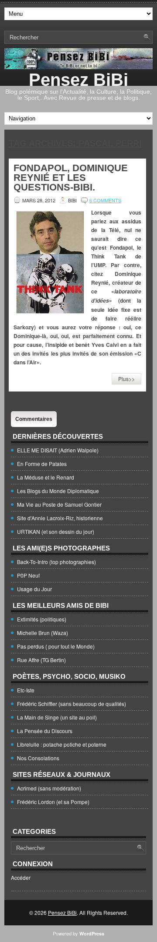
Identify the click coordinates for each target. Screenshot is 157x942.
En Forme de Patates (42, 463)
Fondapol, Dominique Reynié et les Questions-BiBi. (71, 177)
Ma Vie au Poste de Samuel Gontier (59, 504)
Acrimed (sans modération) (49, 788)
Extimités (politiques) (41, 619)
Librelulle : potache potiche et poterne (61, 744)
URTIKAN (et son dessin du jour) (55, 531)
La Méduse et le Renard (45, 477)
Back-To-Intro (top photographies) (56, 561)
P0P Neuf (28, 575)
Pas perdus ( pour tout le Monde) (56, 646)
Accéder (21, 877)
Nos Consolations (38, 758)
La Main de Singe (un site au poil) (57, 717)
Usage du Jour (34, 589)
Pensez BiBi (78, 79)
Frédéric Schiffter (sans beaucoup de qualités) (71, 703)
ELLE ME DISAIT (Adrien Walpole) (58, 450)
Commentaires (33, 419)
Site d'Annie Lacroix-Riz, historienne (60, 518)
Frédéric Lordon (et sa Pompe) (53, 801)
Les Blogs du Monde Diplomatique (58, 490)
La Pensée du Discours (44, 730)
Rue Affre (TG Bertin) (41, 659)
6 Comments (105, 200)
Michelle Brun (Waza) (42, 632)
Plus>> (126, 378)
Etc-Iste (25, 690)
